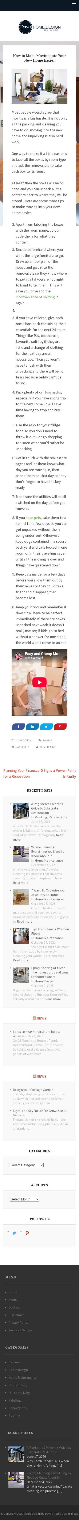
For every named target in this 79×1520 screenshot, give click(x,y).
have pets (33, 517)
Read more (20, 882)
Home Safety (17, 1385)
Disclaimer (16, 1315)
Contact (14, 1307)
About (12, 1299)
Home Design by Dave (37, 1514)
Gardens (14, 1362)
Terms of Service (20, 1330)
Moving (47, 740)
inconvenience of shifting (35, 297)
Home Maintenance (49, 860)
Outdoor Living (19, 1393)
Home (12, 1292)
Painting (41, 817)
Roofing (14, 1415)
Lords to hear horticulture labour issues (36, 1033)
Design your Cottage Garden (33, 1090)
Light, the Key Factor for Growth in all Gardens (40, 1112)
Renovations (58, 817)
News (41, 1018)
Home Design (23, 740)
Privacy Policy (18, 1322)
